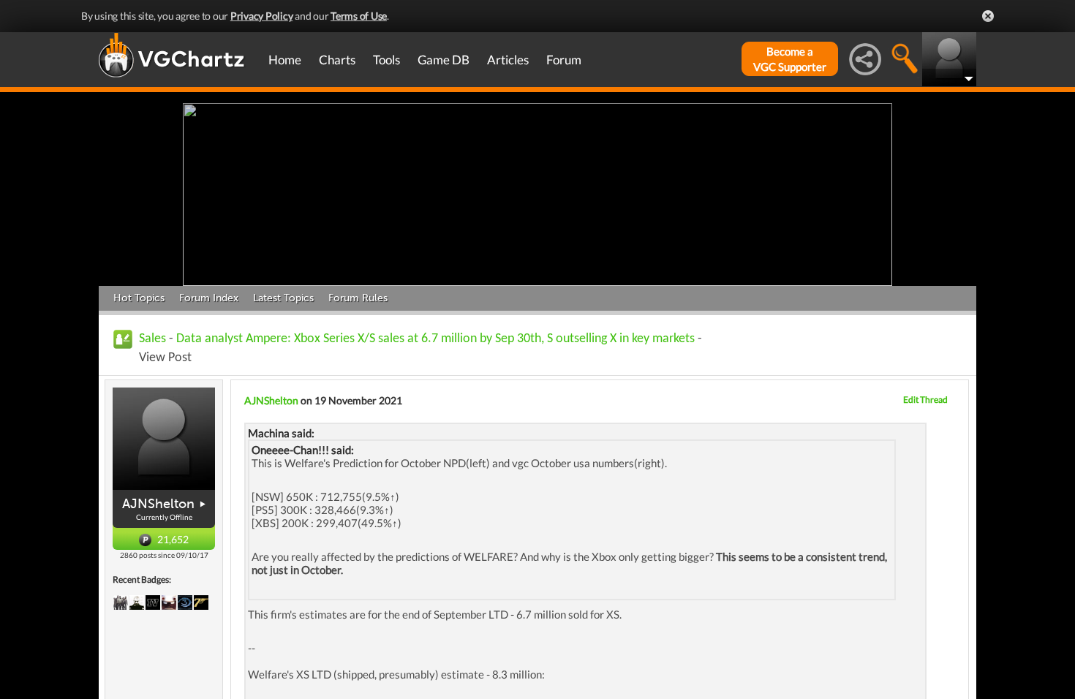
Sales (152, 339)
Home (284, 59)
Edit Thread (925, 399)
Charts (337, 59)
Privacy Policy (261, 16)
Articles (508, 59)
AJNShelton (158, 503)
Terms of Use (359, 16)
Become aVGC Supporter (789, 59)
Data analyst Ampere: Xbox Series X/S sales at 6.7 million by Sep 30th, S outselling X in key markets (435, 339)
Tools (386, 59)
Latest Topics (283, 298)
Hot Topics (139, 298)
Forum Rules (358, 298)
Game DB (443, 59)
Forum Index (208, 298)
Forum (563, 59)
